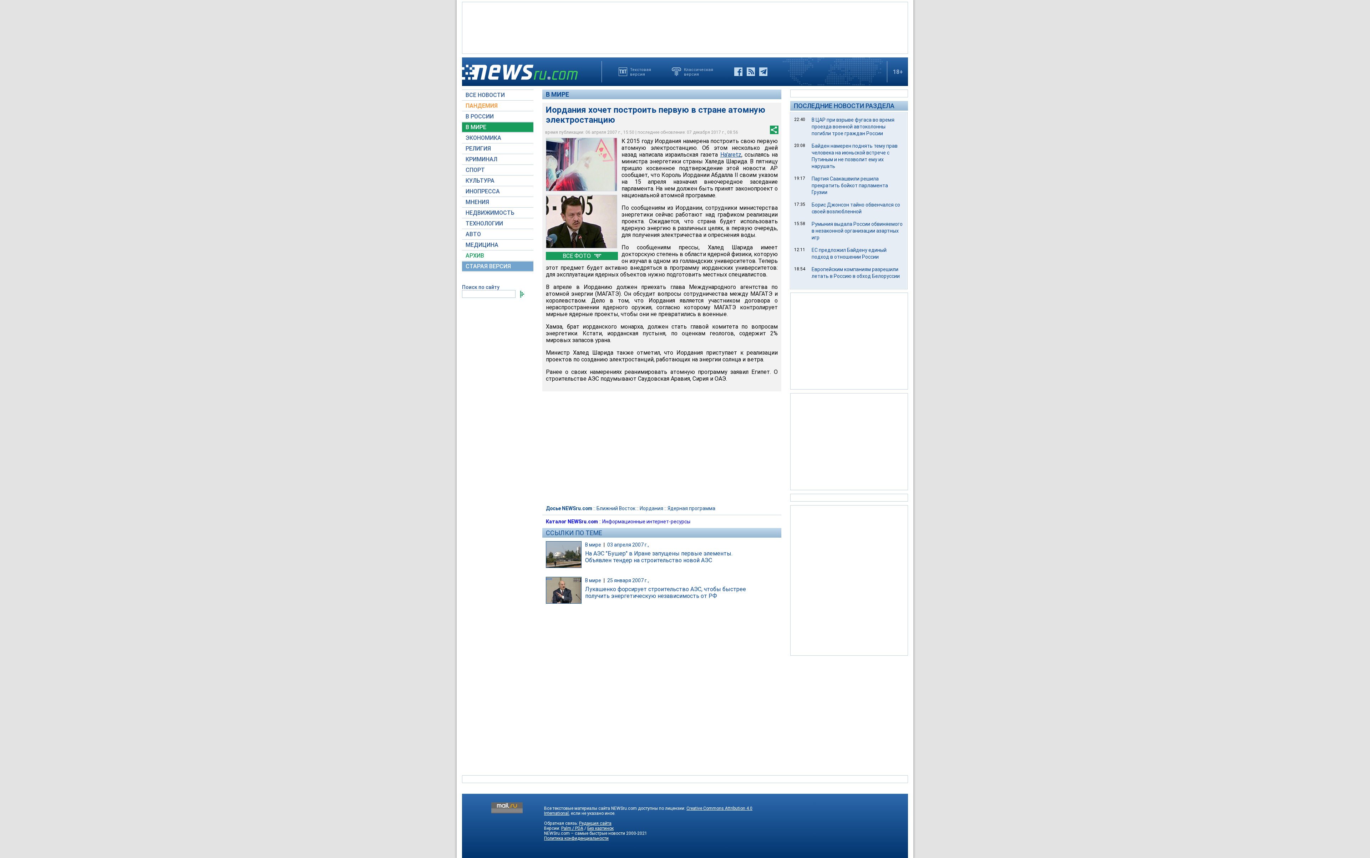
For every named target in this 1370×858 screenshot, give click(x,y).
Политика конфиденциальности (576, 838)
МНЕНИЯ (477, 202)
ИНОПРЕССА (483, 191)
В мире (557, 94)
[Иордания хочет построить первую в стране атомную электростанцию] (581, 164)
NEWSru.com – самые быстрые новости (584, 833)
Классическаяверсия (698, 71)
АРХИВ (475, 255)
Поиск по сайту (480, 287)
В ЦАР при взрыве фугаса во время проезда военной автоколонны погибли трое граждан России (853, 126)
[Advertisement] (685, 27)
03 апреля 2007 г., (628, 545)
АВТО (473, 234)
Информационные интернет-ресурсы (646, 521)
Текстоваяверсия (640, 71)
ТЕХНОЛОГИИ (484, 223)
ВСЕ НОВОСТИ (485, 95)
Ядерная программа (691, 508)
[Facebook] (738, 71)
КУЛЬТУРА (480, 180)
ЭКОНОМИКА (483, 137)
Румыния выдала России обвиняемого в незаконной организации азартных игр (857, 230)
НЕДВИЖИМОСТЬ (490, 212)
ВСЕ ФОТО (577, 256)
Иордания (651, 508)
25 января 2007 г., (628, 580)
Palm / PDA (572, 828)
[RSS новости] (751, 71)
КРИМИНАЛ (481, 159)
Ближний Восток (616, 508)
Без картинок (600, 828)
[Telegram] (763, 71)
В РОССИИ (480, 116)
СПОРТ (475, 170)
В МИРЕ (476, 127)
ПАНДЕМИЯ (482, 105)
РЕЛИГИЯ (478, 148)
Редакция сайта (595, 823)
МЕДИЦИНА (482, 245)
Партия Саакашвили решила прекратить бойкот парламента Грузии (850, 185)
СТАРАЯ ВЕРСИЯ (488, 266)
